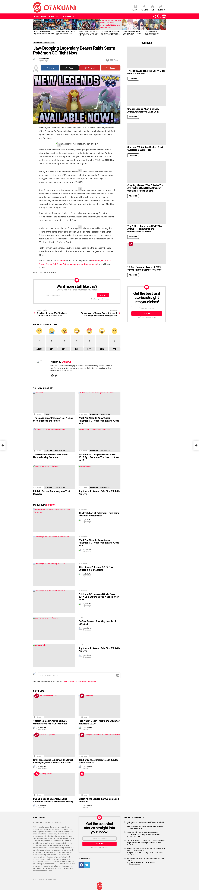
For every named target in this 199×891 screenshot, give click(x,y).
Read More (133, 79)
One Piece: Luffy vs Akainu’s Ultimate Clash (141, 832)
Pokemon (38, 273)
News (43, 16)
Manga (73, 264)
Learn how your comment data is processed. (79, 681)
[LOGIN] (164, 16)
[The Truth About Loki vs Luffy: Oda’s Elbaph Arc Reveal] (146, 57)
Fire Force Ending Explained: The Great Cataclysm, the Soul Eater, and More (53, 761)
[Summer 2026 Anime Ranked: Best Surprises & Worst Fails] (66, 24)
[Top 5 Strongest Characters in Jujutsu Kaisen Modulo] (99, 745)
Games (87, 264)
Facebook (61, 260)
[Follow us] (154, 16)
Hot (152, 10)
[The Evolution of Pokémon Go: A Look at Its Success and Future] (54, 403)
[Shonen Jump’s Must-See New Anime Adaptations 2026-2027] (44, 24)
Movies (80, 264)
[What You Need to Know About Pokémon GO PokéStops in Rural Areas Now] (99, 403)
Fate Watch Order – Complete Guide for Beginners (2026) (152, 33)
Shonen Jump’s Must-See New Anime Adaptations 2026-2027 (44, 33)
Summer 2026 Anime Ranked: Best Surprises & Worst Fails (65, 33)
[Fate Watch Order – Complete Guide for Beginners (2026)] (155, 24)
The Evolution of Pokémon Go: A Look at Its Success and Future (53, 419)
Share (36, 77)
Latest (135, 10)
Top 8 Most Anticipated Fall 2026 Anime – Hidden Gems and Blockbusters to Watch (110, 33)
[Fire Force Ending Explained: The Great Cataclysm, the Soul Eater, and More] (54, 745)
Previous (34, 28)
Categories (53, 16)
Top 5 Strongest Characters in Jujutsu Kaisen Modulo (98, 761)
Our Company (66, 16)
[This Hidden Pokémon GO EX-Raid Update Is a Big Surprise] (54, 440)
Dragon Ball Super (54, 264)
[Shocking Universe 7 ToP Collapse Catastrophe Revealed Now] (3, 445)
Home (36, 16)
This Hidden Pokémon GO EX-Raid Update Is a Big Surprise (50, 456)
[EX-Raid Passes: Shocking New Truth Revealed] (54, 477)
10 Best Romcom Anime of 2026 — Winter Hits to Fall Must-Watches (132, 33)
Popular (144, 10)
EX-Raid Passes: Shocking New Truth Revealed (52, 492)
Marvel (95, 264)
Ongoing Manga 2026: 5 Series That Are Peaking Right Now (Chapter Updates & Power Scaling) (88, 34)
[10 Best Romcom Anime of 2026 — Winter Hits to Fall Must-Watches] (133, 24)
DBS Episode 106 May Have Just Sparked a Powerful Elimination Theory (53, 800)
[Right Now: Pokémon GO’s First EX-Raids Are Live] (99, 477)
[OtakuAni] (99, 886)
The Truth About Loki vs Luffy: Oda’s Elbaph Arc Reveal (146, 72)
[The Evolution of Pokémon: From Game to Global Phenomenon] (54, 520)
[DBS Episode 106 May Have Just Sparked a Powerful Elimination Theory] (54, 784)
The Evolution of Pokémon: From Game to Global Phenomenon (99, 514)
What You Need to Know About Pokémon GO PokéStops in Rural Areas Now (99, 421)
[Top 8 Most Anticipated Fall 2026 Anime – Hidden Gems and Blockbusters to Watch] (111, 24)
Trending (161, 10)
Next (165, 28)
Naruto (104, 260)
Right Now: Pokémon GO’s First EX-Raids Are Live (99, 492)
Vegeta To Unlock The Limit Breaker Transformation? (145, 840)
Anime (66, 264)
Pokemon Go (50, 273)
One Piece (96, 260)
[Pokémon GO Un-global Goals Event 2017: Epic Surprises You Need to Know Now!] (99, 440)
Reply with (117, 675)
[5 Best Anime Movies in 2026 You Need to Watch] (99, 784)
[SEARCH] (159, 16)
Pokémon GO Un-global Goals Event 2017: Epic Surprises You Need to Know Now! (99, 457)
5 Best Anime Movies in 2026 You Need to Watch (99, 800)
